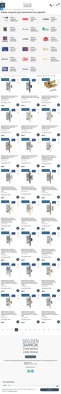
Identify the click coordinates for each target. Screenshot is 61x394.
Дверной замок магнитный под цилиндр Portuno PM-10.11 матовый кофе (9, 157)
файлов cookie (12, 391)
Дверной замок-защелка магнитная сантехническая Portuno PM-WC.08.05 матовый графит (29, 282)
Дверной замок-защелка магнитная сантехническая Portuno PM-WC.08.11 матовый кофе (29, 313)
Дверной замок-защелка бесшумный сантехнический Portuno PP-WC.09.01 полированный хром (49, 157)
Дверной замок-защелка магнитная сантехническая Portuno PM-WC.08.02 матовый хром (9, 282)
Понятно (49, 389)
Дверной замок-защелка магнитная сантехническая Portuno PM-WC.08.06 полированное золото (49, 282)
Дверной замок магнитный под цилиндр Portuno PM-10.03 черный (30, 96)
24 (43, 75)
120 (54, 75)
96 (51, 75)
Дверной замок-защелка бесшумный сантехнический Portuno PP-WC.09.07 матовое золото (29, 220)
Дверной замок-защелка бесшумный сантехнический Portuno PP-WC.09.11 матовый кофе (50, 220)
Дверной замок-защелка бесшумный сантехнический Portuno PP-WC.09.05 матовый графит (50, 189)
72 (48, 75)
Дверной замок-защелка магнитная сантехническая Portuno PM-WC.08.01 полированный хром (49, 251)
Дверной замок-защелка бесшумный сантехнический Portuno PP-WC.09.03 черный (28, 188)
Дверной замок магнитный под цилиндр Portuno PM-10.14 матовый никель (29, 157)
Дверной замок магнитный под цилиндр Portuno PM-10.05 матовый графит (50, 97)
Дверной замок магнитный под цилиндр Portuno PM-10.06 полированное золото (29, 127)
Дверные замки (7, 9)
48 (46, 75)
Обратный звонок (30, 356)
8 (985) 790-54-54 (30, 352)
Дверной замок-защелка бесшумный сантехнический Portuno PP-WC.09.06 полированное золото (8, 220)
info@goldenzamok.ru (30, 367)
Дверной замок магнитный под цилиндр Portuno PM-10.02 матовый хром (9, 97)
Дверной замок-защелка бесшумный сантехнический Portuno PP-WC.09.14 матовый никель (9, 251)
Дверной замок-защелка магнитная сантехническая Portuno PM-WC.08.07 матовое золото (9, 313)
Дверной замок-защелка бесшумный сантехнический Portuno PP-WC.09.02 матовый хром (9, 189)
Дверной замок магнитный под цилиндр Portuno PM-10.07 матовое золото (50, 127)
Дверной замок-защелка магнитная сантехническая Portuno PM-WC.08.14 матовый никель (50, 313)
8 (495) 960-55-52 (30, 349)
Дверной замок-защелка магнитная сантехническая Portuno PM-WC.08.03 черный (29, 251)
